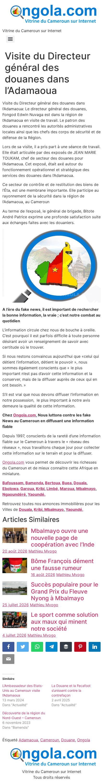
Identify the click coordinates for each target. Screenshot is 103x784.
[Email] (8, 659)
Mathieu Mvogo (43, 551)
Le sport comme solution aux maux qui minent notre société (64, 621)
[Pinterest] (80, 647)
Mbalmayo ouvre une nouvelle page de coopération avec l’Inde (62, 537)
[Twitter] (23, 647)
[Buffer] (66, 647)
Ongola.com (13, 462)
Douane (68, 740)
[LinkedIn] (95, 647)
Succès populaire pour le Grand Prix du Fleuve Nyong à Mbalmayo (64, 591)
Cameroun (49, 740)
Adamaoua (28, 740)
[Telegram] (51, 647)
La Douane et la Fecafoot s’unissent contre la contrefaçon (71, 690)
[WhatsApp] (37, 647)
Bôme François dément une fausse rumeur (62, 564)
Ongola (83, 740)
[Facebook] (8, 647)
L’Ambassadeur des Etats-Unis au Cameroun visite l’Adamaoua (22, 690)
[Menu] (10, 39)
